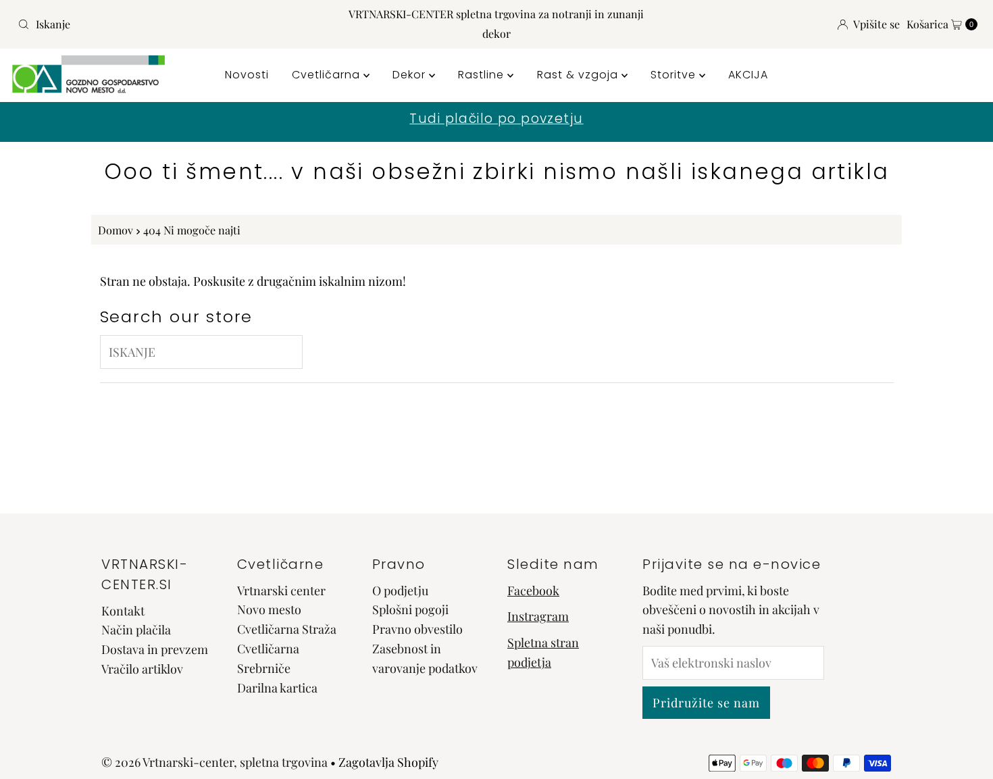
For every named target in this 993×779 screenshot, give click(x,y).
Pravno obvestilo (417, 629)
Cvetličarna (327, 74)
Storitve (675, 74)
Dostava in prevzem (154, 649)
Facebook (533, 590)
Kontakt (123, 611)
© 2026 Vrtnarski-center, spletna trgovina (214, 762)
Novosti (247, 74)
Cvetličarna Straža (286, 629)
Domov (115, 229)
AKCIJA (748, 74)
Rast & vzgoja (579, 74)
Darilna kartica (277, 688)
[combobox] (170, 24)
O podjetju (400, 590)
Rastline (482, 74)
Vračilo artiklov (142, 669)
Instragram (538, 616)
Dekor (410, 74)
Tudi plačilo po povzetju (496, 118)
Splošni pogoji (410, 609)
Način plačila (136, 630)
